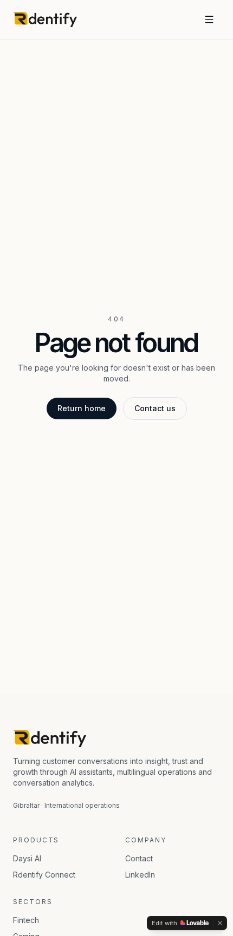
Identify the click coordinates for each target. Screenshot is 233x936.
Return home (81, 408)
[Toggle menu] (209, 19)
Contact (139, 858)
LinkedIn (140, 874)
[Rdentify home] (45, 19)
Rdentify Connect (44, 874)
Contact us (155, 408)
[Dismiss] (219, 923)
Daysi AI (27, 858)
